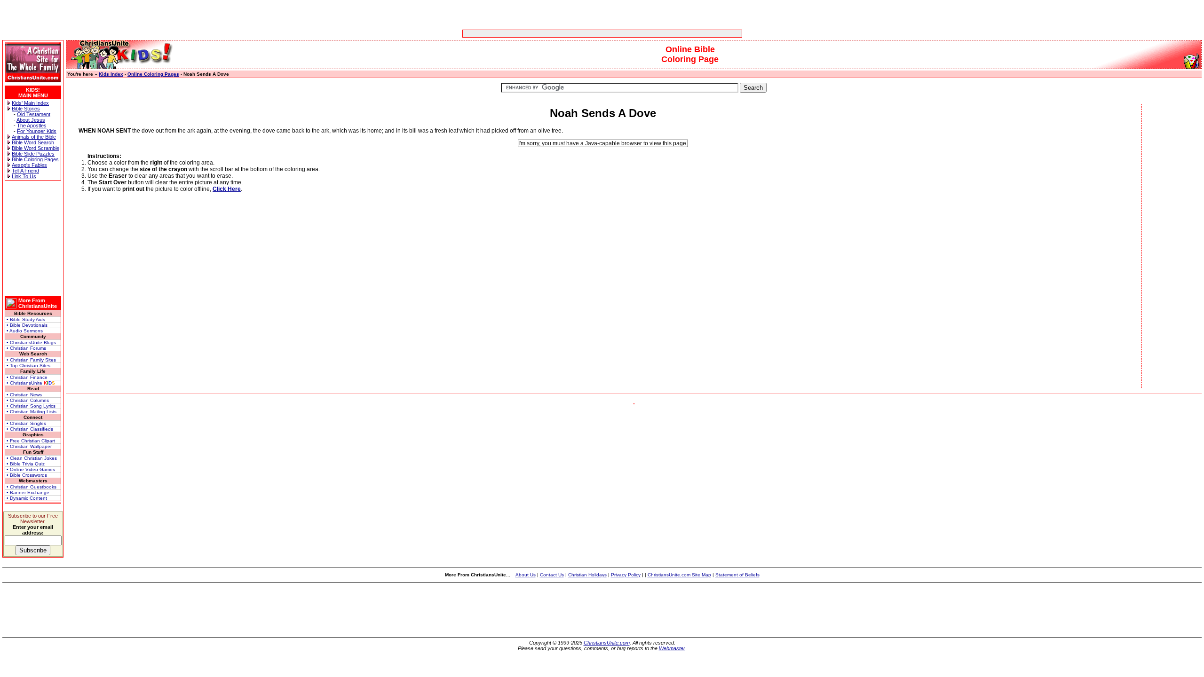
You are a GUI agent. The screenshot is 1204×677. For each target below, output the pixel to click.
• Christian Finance (27, 377)
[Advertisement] (573, 33)
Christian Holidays (587, 574)
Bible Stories (26, 108)
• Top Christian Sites (28, 365)
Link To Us (24, 176)
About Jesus (30, 120)
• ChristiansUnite (31, 383)
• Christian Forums (26, 348)
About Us (525, 574)
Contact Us (552, 574)
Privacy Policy (626, 574)
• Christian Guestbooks (31, 486)
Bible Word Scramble (35, 148)
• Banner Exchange (28, 492)
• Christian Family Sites (31, 359)
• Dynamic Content (27, 498)
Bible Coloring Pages (35, 159)
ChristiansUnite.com (607, 643)
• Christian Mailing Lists (31, 411)
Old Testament (33, 114)
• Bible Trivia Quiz (26, 463)
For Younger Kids (36, 131)
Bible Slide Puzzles (33, 154)
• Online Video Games (31, 469)
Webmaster (672, 648)
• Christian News (24, 394)
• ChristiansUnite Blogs (31, 342)
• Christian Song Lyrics (31, 406)
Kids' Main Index (30, 103)
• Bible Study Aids (26, 319)
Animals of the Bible (34, 137)
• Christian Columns (28, 400)
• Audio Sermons (25, 330)
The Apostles (32, 125)
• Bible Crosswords (27, 475)
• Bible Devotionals (27, 325)
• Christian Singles (26, 423)
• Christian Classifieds (30, 429)
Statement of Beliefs (737, 574)
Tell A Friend (25, 170)
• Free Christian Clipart (31, 440)
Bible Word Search (33, 142)
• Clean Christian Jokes (32, 458)
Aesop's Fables (29, 165)
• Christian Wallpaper (29, 446)
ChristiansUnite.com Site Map (679, 574)
